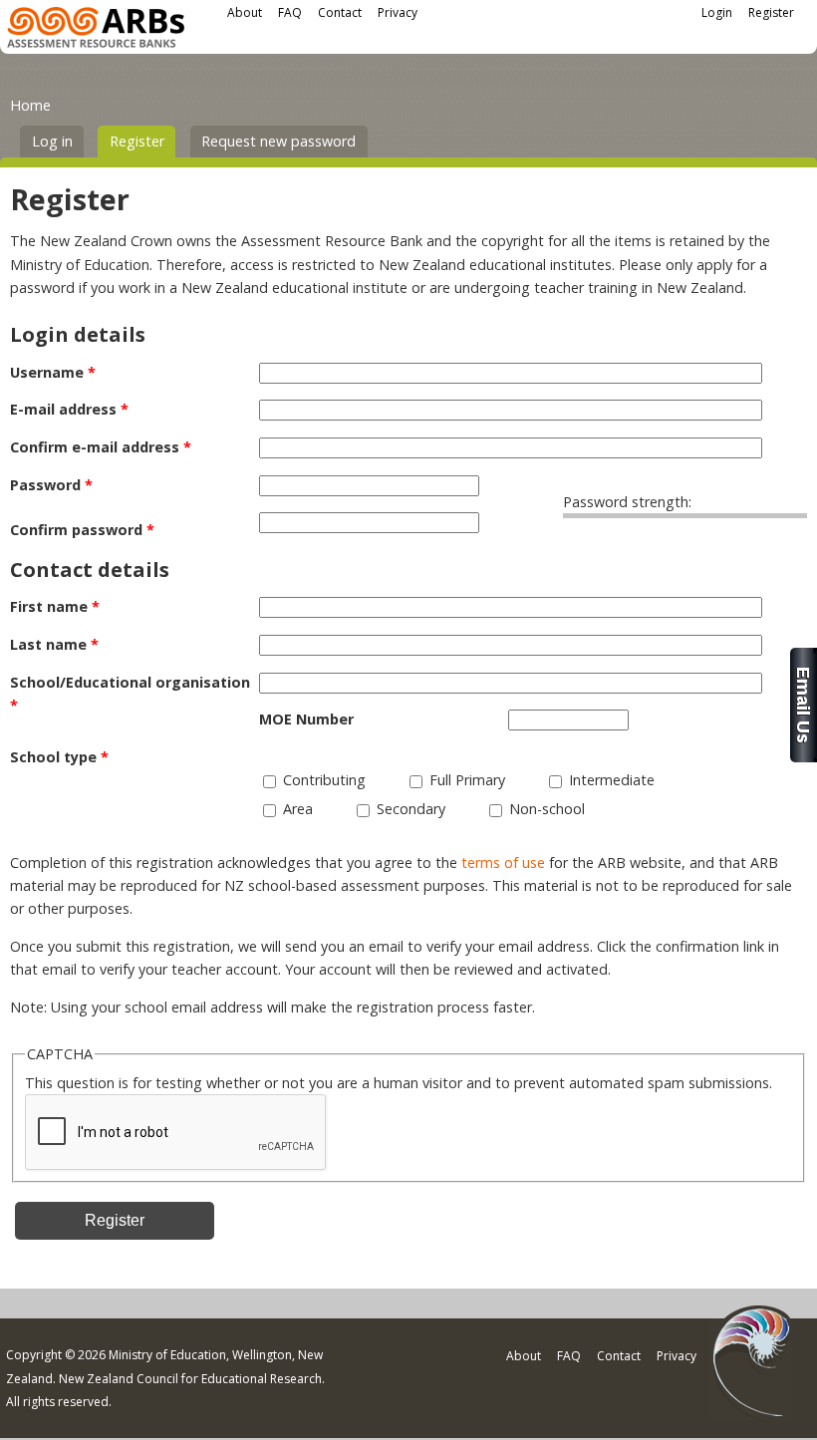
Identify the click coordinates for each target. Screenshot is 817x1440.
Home (30, 105)
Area (298, 808)
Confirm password (82, 529)
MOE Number (306, 719)
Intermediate (612, 779)
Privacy (397, 12)
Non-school (547, 808)
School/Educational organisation (130, 694)
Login (716, 12)
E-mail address (69, 409)
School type (59, 756)
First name (55, 606)
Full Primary (467, 779)
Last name (54, 644)
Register (771, 12)
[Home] (95, 30)
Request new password (278, 141)
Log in (52, 141)
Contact (340, 12)
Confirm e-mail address (100, 446)
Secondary (411, 808)
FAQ (290, 12)
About (244, 12)
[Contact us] (803, 756)
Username (53, 372)
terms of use (503, 862)
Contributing (324, 779)
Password (51, 484)
